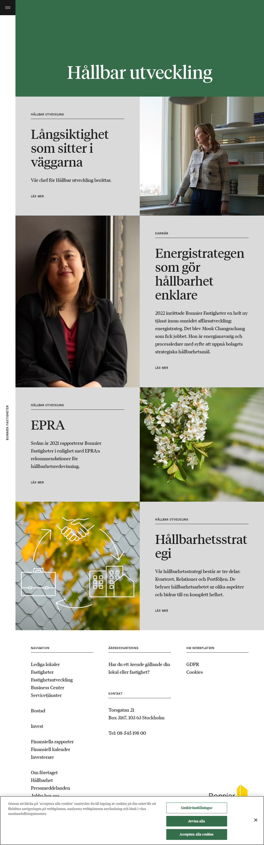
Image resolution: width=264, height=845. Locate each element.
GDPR (192, 664)
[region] (132, 820)
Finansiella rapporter (52, 741)
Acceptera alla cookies (196, 834)
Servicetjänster (46, 695)
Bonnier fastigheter (7, 422)
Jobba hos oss (45, 795)
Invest (37, 726)
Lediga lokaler (45, 664)
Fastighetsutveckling (52, 680)
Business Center (47, 687)
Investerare (42, 757)
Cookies (194, 672)
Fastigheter (42, 672)
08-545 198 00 (131, 733)
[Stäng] (255, 820)
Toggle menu (7, 7)
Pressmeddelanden (50, 788)
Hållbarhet (42, 780)
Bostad (38, 710)
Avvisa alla (196, 821)
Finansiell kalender (50, 749)
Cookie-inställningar (196, 808)
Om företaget (44, 772)
